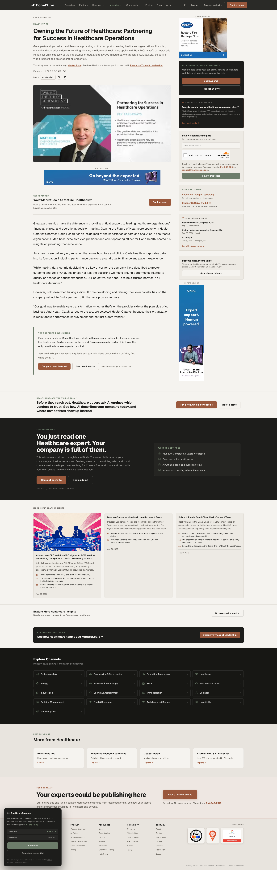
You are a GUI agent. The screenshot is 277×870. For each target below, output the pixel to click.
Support (159, 854)
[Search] (185, 5)
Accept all (32, 845)
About (169, 5)
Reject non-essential (33, 853)
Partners (159, 845)
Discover (96, 5)
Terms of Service (207, 865)
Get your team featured (54, 366)
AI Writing (75, 833)
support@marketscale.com (195, 170)
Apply (129, 850)
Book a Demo (161, 850)
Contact (159, 833)
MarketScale (74, 65)
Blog (159, 5)
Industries (114, 5)
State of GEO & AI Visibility (196, 202)
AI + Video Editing (78, 837)
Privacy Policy (191, 865)
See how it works (85, 366)
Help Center (104, 854)
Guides (130, 845)
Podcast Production (79, 841)
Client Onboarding (106, 850)
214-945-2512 (227, 167)
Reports (102, 837)
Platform (83, 5)
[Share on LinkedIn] (65, 77)
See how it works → (190, 123)
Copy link (49, 77)
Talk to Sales (161, 837)
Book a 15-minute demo (180, 794)
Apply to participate (211, 273)
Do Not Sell (220, 865)
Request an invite (212, 5)
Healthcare (41, 24)
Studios (102, 841)
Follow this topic (211, 175)
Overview (70, 5)
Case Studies (104, 833)
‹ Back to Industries (42, 17)
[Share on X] (59, 77)
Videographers (133, 837)
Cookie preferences (236, 865)
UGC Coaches (133, 841)
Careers (159, 841)
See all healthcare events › (193, 246)
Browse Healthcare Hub (227, 613)
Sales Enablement (78, 845)
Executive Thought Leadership (146, 65)
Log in (194, 5)
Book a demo (160, 202)
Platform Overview (78, 829)
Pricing (148, 5)
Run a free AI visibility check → (196, 404)
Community (132, 5)
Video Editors (132, 833)
